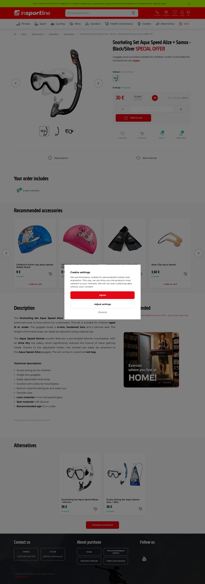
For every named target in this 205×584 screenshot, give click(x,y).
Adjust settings (102, 304)
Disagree (102, 312)
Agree (102, 295)
